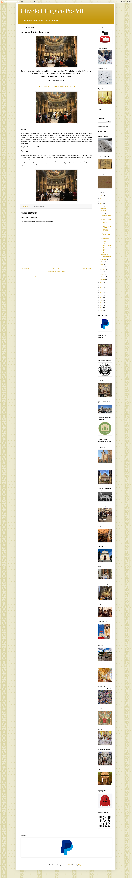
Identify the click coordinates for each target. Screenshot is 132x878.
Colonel (70, 865)
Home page (56, 268)
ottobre (103, 213)
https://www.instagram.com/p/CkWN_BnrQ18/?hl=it (56, 86)
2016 (101, 295)
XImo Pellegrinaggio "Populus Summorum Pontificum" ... (106, 221)
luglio (102, 264)
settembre (103, 259)
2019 (101, 287)
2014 (101, 300)
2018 (101, 290)
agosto (103, 261)
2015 (101, 297)
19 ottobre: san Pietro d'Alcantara (106, 244)
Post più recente (25, 268)
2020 (101, 285)
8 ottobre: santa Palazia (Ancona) (106, 255)
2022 (101, 206)
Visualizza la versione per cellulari (56, 271)
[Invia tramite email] (35, 206)
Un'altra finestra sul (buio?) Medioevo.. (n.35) (106, 250)
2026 (101, 196)
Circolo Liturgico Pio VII (52, 10)
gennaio (103, 279)
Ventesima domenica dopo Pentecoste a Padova (106, 240)
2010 (101, 310)
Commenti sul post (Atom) (32, 276)
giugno (103, 266)
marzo (103, 274)
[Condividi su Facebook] (41, 206)
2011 (101, 307)
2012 (101, 305)
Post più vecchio (87, 268)
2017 (101, 292)
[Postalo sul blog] (37, 206)
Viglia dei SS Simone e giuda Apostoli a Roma (106, 234)
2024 (101, 201)
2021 (101, 282)
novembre (103, 210)
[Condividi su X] (39, 206)
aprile (102, 272)
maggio (103, 269)
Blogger (80, 865)
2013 (101, 302)
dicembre (103, 208)
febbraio (103, 277)
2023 (101, 203)
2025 (101, 198)
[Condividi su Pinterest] (43, 206)
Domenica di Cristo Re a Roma (106, 216)
